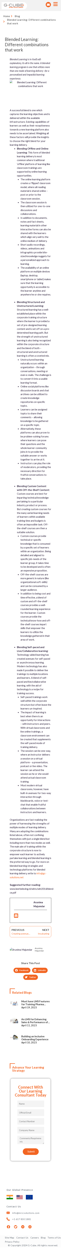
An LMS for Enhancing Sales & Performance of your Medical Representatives (34, 1021)
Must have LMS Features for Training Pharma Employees (35, 1003)
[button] (22, 970)
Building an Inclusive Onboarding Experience (34, 1038)
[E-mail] (16, 916)
